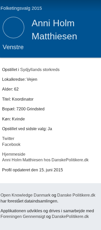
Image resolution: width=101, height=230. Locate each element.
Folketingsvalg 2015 (21, 8)
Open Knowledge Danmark (26, 195)
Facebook (11, 144)
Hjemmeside (13, 154)
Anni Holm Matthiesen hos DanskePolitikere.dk (45, 160)
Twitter (8, 138)
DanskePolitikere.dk (70, 216)
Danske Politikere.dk (76, 195)
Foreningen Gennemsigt (23, 216)
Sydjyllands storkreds (40, 69)
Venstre (13, 46)
